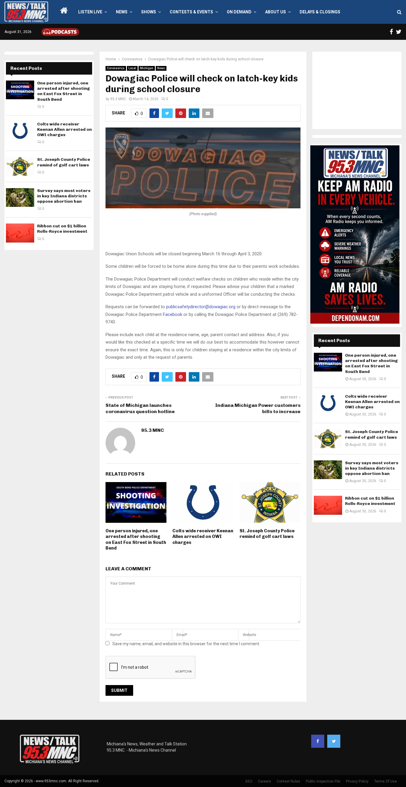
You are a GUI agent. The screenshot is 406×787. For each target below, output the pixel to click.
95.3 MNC (118, 99)
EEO (249, 781)
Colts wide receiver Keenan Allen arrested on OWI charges (202, 536)
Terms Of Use (385, 781)
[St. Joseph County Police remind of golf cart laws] (20, 166)
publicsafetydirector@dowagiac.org (200, 306)
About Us (275, 12)
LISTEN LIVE (90, 12)
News (122, 12)
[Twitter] (333, 741)
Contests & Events (191, 12)
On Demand (239, 12)
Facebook (172, 314)
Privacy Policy (357, 781)
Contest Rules (288, 781)
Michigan (146, 68)
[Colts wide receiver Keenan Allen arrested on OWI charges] (20, 131)
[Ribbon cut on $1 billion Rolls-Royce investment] (20, 232)
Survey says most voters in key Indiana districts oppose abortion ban (63, 196)
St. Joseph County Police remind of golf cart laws (267, 533)
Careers (264, 781)
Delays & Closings (320, 12)
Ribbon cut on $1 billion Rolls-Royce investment (62, 228)
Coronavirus (116, 68)
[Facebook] (317, 741)
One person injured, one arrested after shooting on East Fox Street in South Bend (136, 539)
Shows (148, 12)
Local (132, 68)
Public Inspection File (323, 781)
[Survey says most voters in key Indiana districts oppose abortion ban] (20, 197)
